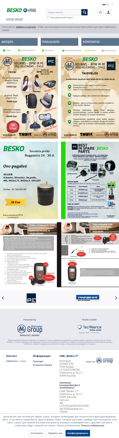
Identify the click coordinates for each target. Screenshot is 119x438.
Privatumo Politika (42, 365)
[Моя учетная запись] (108, 12)
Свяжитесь (12, 361)
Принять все (55, 433)
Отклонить (37, 433)
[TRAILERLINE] (88, 298)
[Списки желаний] (100, 12)
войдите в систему (26, 26)
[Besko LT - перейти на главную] (21, 11)
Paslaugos (38, 361)
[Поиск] (84, 12)
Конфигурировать (77, 433)
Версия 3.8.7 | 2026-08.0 (29, 335)
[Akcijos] (19, 41)
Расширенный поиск (61, 17)
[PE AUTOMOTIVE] (31, 298)
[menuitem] (67, 12)
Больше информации (92, 425)
